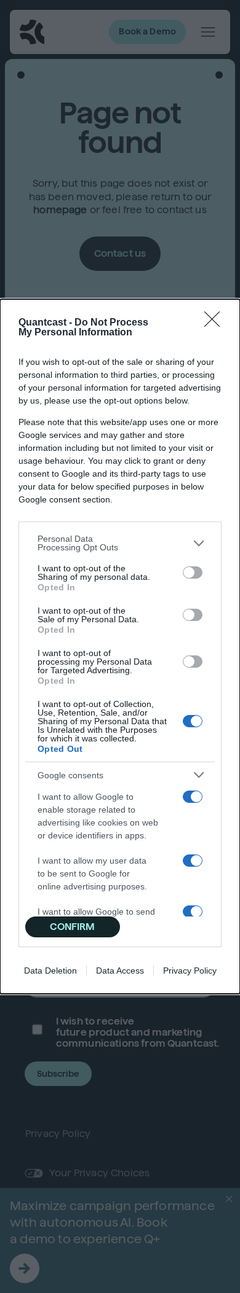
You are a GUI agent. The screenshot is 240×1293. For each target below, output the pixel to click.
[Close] (216, 323)
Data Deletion (50, 970)
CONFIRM (72, 926)
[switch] (192, 572)
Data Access (120, 970)
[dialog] (120, 646)
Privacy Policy (190, 970)
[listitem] (120, 543)
